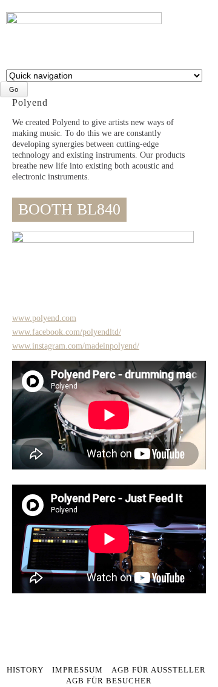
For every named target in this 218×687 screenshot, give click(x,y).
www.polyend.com (44, 318)
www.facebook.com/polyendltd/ (66, 332)
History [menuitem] (25, 670)
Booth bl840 (69, 209)
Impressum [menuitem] (77, 670)
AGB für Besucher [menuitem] (109, 681)
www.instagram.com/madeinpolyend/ (75, 345)
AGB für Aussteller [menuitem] (158, 670)
